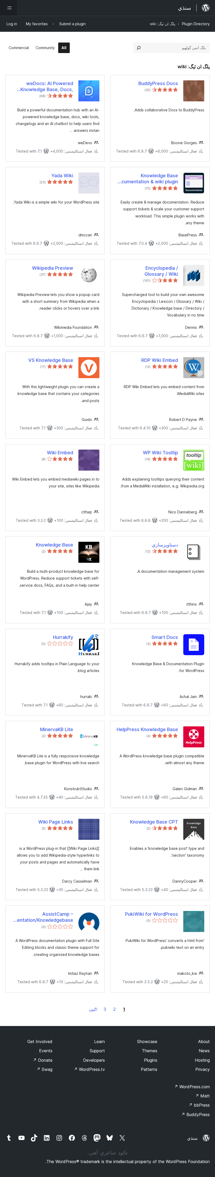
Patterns (149, 1069)
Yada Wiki (62, 175)
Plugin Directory (196, 24)
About (204, 1041)
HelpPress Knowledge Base (147, 729)
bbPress (199, 1105)
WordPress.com (192, 1086)
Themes (149, 1050)
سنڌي (192, 1138)
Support (97, 1050)
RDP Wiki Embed (159, 360)
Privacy (202, 1069)
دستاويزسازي (165, 545)
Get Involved (39, 1041)
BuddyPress (195, 1114)
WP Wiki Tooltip (160, 452)
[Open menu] (8, 8)
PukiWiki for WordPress (151, 914)
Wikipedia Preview (52, 268)
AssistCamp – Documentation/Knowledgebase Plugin (42, 917)
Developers (94, 1060)
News (204, 1050)
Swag (44, 1069)
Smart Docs (165, 637)
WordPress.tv (89, 1069)
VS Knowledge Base (50, 360)
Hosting (202, 1060)
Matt (202, 1095)
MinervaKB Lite (56, 729)
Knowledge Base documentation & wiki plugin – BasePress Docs (147, 179)
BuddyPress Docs (158, 83)
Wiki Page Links (55, 822)
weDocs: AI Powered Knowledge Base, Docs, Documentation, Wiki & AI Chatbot (45, 87)
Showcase (147, 1041)
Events (45, 1050)
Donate (42, 1060)
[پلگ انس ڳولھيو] (138, 48)
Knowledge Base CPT (154, 822)
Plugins (150, 1060)
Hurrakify (63, 637)
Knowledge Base (54, 545)
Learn (99, 1041)
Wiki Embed (60, 452)
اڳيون (93, 1009)
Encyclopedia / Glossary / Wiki (161, 271)
